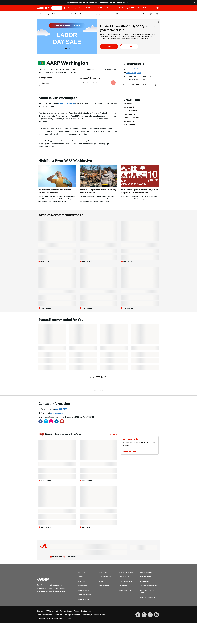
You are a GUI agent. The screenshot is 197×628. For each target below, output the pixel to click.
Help (147, 14)
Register (146, 8)
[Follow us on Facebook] (40, 421)
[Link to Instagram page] (51, 421)
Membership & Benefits (87, 8)
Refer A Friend (103, 586)
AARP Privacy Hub (51, 611)
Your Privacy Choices (54, 618)
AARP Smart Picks (104, 8)
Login (154, 8)
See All (112, 435)
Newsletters (102, 581)
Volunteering (129, 121)
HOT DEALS (129, 439)
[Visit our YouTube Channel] (62, 421)
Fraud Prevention (130, 110)
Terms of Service (66, 611)
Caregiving (128, 107)
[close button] (157, 22)
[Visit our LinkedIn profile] (56, 421)
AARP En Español (104, 577)
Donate (80, 577)
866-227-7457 (132, 69)
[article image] (57, 186)
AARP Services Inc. (125, 590)
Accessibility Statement (82, 611)
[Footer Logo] (51, 579)
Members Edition (118, 8)
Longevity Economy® (147, 597)
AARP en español (138, 14)
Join (109, 47)
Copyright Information (72, 615)
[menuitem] (39, 15)
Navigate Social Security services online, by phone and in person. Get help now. (96, 2)
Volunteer (81, 581)
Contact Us (102, 572)
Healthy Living (129, 114)
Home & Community (131, 117)
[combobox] (98, 82)
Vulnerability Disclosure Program (93, 615)
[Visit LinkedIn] (156, 614)
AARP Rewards (134, 8)
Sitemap (40, 611)
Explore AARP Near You (90, 78)
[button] (157, 14)
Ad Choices (41, 618)
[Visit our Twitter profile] (46, 421)
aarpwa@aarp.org (133, 72)
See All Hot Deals (129, 451)
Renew (129, 47)
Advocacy (128, 104)
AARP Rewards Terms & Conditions (49, 615)
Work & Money (130, 124)
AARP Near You (83, 599)
